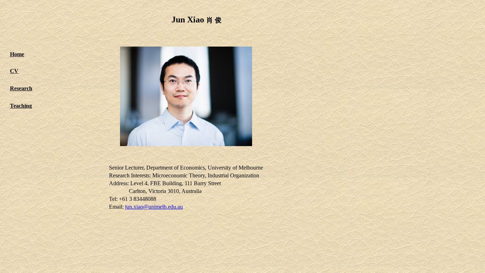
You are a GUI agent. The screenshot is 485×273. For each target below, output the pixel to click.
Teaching (21, 106)
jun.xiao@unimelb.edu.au (154, 207)
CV (14, 71)
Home (17, 54)
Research (21, 88)
